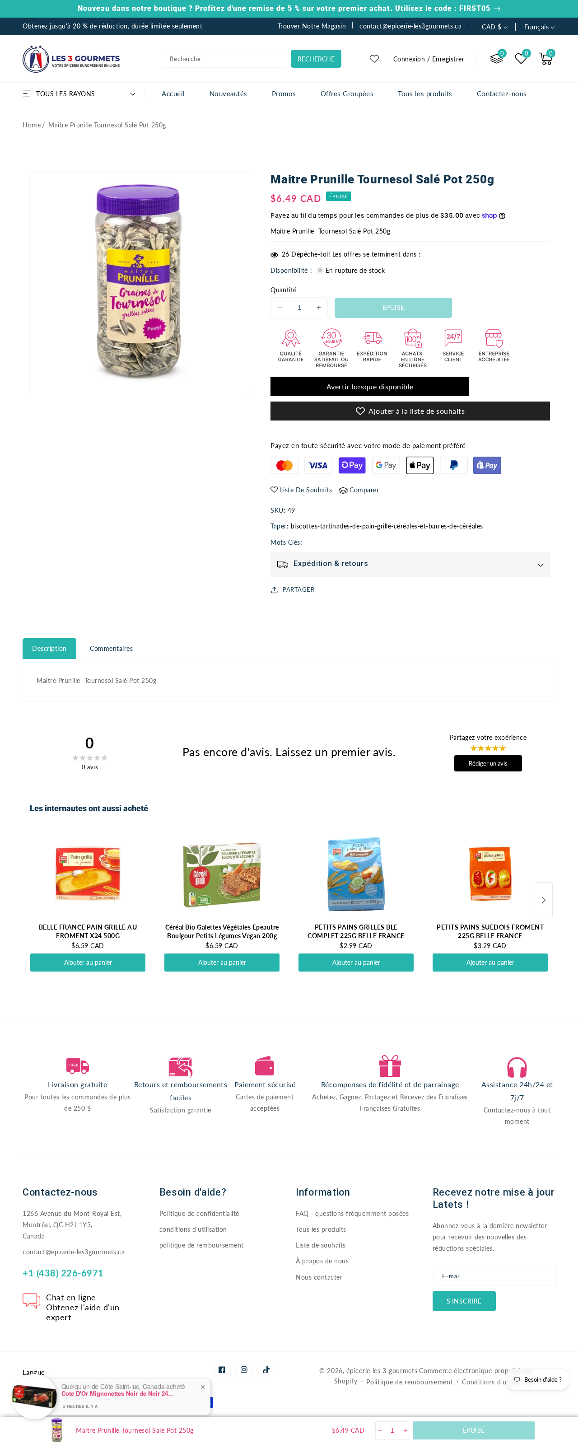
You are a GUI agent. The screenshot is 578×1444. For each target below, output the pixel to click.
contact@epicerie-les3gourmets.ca (74, 1252)
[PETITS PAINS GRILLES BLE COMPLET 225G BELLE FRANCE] (356, 874)
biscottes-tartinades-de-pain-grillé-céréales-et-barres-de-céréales (387, 526)
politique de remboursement (201, 1245)
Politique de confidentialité (199, 1213)
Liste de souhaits (321, 1245)
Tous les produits (321, 1229)
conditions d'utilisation (193, 1229)
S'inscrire (464, 1301)
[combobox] (223, 59)
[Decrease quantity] (379, 1430)
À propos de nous (322, 1261)
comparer (364, 490)
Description (49, 648)
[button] (545, 59)
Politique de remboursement (409, 1382)
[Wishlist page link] (374, 58)
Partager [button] (298, 589)
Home (32, 125)
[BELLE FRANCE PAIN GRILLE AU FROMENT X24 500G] (87, 874)
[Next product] (544, 900)
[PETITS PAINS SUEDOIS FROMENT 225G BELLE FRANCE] (490, 874)
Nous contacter (319, 1277)
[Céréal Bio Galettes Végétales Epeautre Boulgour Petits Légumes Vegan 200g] (222, 874)
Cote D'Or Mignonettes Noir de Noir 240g (117, 1388)
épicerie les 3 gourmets (381, 1370)
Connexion (409, 59)
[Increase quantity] (405, 1430)
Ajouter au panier (88, 962)
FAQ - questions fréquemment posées (352, 1213)
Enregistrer (448, 59)
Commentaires (111, 648)
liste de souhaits (306, 490)
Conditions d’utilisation (497, 1382)
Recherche (316, 59)
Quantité (283, 290)
